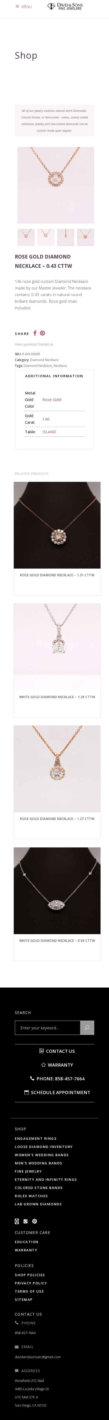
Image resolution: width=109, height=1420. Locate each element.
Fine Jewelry (28, 1171)
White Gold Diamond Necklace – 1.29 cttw (57, 697)
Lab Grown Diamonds (38, 1204)
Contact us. (46, 344)
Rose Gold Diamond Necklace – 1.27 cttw (57, 819)
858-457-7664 (25, 1332)
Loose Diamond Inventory (44, 1146)
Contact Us (60, 1051)
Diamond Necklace (44, 360)
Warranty (60, 1065)
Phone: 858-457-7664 (60, 1079)
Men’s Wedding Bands (38, 1163)
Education (27, 1241)
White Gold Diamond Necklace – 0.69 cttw (57, 940)
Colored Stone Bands (39, 1187)
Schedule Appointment (60, 1092)
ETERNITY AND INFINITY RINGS (46, 1179)
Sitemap (24, 1299)
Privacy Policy (31, 1283)
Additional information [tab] (54, 376)
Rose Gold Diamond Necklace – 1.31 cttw (57, 575)
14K (46, 419)
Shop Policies (30, 1275)
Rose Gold (51, 399)
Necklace (60, 365)
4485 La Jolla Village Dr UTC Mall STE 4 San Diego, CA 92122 (32, 1397)
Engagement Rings (36, 1138)
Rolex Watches (31, 1195)
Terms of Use (29, 1291)
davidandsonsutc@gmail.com (38, 1356)
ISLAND (49, 431)
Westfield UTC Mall (29, 1380)
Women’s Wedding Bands (42, 1154)
